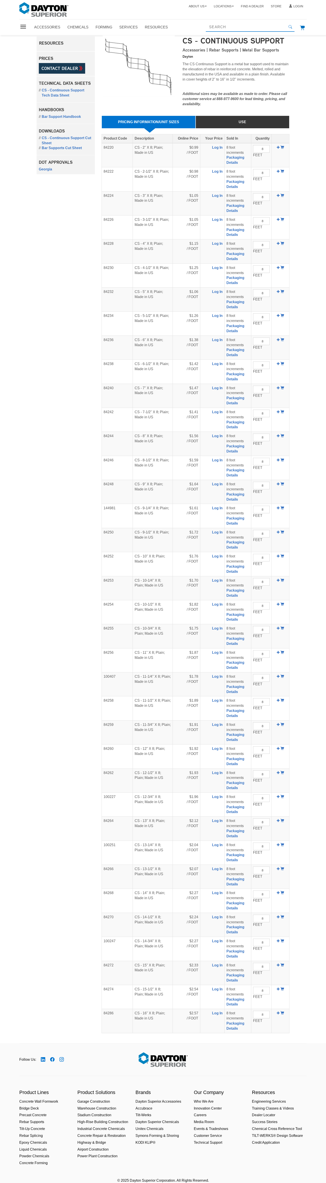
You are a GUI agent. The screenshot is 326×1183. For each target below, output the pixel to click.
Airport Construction (93, 1149)
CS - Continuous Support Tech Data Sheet (63, 92)
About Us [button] (196, 6)
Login (298, 6)
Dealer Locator (263, 1115)
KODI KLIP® (145, 1142)
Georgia (45, 169)
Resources (156, 27)
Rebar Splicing (31, 1136)
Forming (104, 27)
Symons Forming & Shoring (157, 1136)
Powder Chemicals (34, 1156)
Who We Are (204, 1101)
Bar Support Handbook (61, 116)
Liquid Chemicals (33, 1149)
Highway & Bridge (91, 1142)
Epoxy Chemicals (33, 1142)
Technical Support (208, 1142)
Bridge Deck (29, 1108)
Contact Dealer (60, 68)
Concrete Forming (33, 1163)
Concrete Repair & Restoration (101, 1136)
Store (276, 6)
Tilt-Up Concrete (32, 1129)
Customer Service (208, 1136)
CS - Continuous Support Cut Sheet (66, 140)
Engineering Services (269, 1101)
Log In (217, 147)
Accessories (47, 27)
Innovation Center (208, 1108)
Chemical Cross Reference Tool (277, 1129)
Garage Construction (93, 1101)
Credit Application (266, 1142)
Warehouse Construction (96, 1108)
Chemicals (77, 27)
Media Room (204, 1122)
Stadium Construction (94, 1115)
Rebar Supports (31, 1122)
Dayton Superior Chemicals (157, 1122)
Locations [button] (223, 6)
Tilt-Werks (143, 1115)
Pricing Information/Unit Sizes (148, 122)
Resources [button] (51, 43)
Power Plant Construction (97, 1156)
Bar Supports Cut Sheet (62, 148)
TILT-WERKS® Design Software (277, 1136)
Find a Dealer (252, 6)
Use (242, 122)
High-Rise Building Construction (102, 1122)
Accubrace (144, 1108)
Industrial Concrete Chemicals (101, 1129)
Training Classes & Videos (273, 1108)
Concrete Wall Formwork (38, 1101)
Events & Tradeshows (211, 1129)
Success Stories (264, 1122)
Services (128, 27)
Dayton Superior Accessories (158, 1101)
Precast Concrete (33, 1115)
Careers (200, 1115)
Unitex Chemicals (149, 1129)
